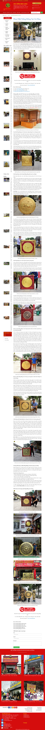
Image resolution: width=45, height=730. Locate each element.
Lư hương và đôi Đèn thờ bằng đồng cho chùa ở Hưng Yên (12, 68)
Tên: (14, 632)
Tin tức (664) (7, 340)
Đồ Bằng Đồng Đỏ (27, 717)
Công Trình (18, 12)
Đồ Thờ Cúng (7, 21)
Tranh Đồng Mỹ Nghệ (7, 28)
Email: (14, 636)
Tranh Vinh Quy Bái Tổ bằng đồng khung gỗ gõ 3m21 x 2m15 (12, 54)
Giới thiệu (8, 12)
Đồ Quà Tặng (7, 42)
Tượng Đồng (7, 24)
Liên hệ (28, 12)
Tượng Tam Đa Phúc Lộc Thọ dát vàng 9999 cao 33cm (12, 129)
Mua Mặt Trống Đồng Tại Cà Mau (27, 19)
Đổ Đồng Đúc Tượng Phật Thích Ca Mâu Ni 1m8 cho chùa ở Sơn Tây (12, 253)
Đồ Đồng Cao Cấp (7, 36)
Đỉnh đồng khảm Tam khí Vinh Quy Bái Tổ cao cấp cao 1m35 (11, 142)
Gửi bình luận (16, 647)
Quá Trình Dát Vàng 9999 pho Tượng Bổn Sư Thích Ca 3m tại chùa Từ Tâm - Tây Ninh (12, 202)
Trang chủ (4, 12)
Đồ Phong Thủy (8, 39)
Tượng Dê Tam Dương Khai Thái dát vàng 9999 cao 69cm (12, 105)
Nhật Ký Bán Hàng (24, 12)
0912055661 (36, 3)
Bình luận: (15, 640)
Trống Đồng (7, 32)
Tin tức (11, 12)
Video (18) (6, 338)
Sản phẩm (14, 12)
